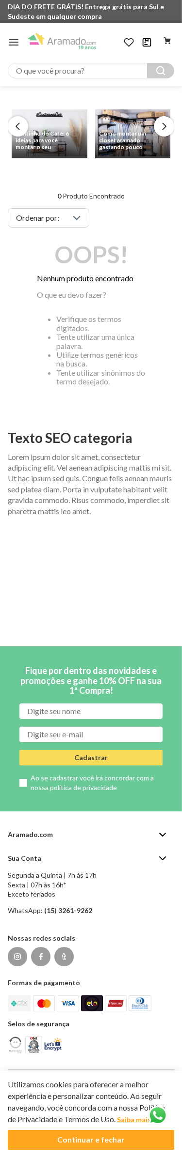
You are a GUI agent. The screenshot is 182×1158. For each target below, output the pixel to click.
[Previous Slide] (18, 126)
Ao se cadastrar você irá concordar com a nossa (92, 783)
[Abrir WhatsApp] (157, 1115)
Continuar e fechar (91, 1139)
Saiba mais (134, 1119)
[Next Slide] (164, 126)
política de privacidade (83, 787)
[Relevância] (48, 218)
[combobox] (91, 70)
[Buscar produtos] (161, 70)
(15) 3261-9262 (68, 910)
